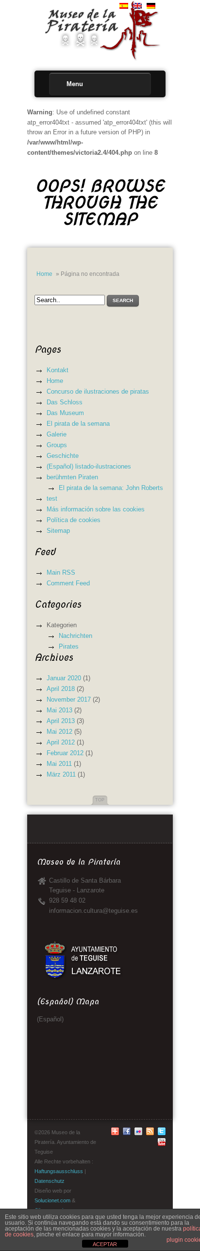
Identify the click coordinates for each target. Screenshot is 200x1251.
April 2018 (61, 688)
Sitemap (58, 530)
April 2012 (61, 742)
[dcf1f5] (162, 1144)
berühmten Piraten (72, 477)
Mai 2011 (59, 763)
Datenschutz (49, 1181)
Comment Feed (68, 583)
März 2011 (61, 774)
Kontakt (57, 370)
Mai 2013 (59, 710)
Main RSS (61, 572)
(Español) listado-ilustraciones (89, 466)
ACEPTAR (105, 1244)
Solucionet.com (52, 1200)
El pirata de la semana (78, 423)
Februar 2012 (65, 753)
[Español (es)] (123, 6)
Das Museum (65, 413)
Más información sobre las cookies (96, 509)
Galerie (57, 434)
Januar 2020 (64, 678)
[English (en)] (137, 6)
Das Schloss (65, 402)
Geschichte (63, 455)
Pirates (69, 646)
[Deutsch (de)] (151, 6)
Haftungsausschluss (58, 1171)
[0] (127, 1133)
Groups (57, 445)
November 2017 (69, 699)
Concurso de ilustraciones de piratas (98, 391)
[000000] (115, 1133)
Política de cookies (73, 520)
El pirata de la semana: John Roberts (111, 487)
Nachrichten (75, 635)
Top (99, 800)
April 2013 (61, 721)
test (52, 498)
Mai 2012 (59, 731)
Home (44, 274)
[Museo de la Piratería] (100, 14)
